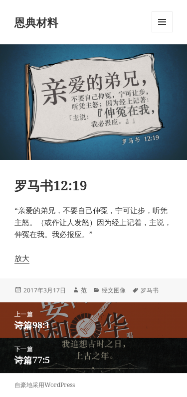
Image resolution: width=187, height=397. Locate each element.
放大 (21, 258)
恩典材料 (36, 21)
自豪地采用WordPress (44, 385)
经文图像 (114, 290)
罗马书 (150, 290)
